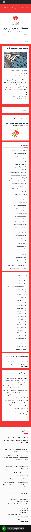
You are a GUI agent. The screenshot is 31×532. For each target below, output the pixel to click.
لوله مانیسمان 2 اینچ (22, 308)
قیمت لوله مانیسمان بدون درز (20, 199)
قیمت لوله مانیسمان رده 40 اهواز (19, 150)
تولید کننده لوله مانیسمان (21, 227)
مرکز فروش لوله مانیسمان (20, 75)
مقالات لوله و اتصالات (22, 346)
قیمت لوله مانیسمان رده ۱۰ (20, 202)
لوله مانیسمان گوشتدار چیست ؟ (19, 167)
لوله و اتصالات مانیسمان (21, 246)
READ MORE (8, 89)
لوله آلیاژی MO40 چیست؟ (21, 164)
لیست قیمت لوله (22, 92)
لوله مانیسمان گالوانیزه (21, 335)
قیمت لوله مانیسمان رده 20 (18, 70)
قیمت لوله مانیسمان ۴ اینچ (21, 219)
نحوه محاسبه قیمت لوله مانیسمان (19, 175)
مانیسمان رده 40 (23, 232)
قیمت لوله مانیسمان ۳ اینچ (21, 216)
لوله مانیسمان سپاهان (22, 332)
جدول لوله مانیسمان (22, 251)
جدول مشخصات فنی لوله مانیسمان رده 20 (17, 286)
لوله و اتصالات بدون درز (21, 338)
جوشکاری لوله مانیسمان (21, 257)
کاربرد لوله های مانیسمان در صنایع (19, 178)
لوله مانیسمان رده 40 (22, 327)
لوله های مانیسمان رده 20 (21, 260)
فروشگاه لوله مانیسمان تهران (15, 28)
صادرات (25, 291)
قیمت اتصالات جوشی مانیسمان (19, 243)
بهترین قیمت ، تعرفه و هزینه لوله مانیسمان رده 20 (16, 94)
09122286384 (14, 5)
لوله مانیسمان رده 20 (22, 324)
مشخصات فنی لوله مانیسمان (20, 229)
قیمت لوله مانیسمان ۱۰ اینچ (20, 221)
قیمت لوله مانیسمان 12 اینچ (20, 224)
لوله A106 (24, 169)
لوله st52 (25, 161)
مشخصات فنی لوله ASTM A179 (19, 188)
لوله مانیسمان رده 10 (22, 322)
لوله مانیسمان (23, 297)
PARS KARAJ (12, 529)
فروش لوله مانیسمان (22, 294)
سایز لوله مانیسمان (22, 254)
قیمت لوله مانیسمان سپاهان (20, 235)
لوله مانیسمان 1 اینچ (22, 300)
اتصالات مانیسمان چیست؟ (21, 238)
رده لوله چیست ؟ (23, 197)
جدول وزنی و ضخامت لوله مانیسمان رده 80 (17, 268)
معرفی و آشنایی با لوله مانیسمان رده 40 (18, 180)
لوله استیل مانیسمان (22, 240)
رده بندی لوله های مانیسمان (20, 194)
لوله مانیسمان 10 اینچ (22, 302)
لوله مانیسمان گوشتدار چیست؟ (19, 183)
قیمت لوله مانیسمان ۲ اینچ (21, 213)
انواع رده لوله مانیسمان (21, 283)
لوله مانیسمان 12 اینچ (22, 305)
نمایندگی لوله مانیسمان (21, 349)
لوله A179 (24, 191)
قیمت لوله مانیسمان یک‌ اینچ (20, 210)
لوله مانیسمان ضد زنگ (21, 186)
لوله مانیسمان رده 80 (22, 330)
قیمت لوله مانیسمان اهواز (21, 156)
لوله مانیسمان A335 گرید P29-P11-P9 (18, 172)
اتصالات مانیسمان (22, 280)
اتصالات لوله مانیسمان (21, 249)
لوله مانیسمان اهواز (22, 319)
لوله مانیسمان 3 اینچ (22, 311)
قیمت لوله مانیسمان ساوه (21, 158)
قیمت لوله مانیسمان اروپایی (20, 153)
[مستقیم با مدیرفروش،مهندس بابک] (4, 528)
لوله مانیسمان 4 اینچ (22, 313)
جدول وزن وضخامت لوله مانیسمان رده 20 (17, 265)
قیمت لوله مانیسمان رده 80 (20, 208)
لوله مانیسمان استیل (22, 262)
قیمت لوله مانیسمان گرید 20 (22, 96)
